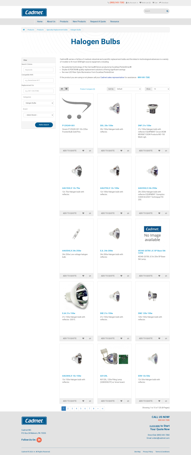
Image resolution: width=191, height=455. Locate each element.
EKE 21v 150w (106, 313)
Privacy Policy (148, 452)
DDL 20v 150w (106, 125)
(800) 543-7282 (163, 435)
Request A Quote (98, 21)
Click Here (155, 426)
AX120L (104, 376)
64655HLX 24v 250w (71, 251)
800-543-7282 (144, 77)
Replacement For (28, 85)
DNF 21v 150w (144, 125)
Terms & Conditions (163, 452)
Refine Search (44, 125)
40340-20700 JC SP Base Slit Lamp (151, 252)
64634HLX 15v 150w (71, 376)
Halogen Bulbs (76, 30)
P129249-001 (68, 125)
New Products (79, 21)
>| (102, 409)
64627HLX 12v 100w (109, 188)
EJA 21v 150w (68, 313)
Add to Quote (69, 151)
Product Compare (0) (87, 89)
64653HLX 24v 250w (147, 188)
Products (63, 21)
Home (39, 21)
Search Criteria (27, 64)
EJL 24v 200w (106, 251)
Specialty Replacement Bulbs (57, 30)
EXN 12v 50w (144, 376)
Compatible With (27, 75)
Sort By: (111, 89)
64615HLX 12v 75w (71, 188)
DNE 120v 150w (145, 313)
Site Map (137, 452)
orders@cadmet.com (161, 438)
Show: (148, 89)
